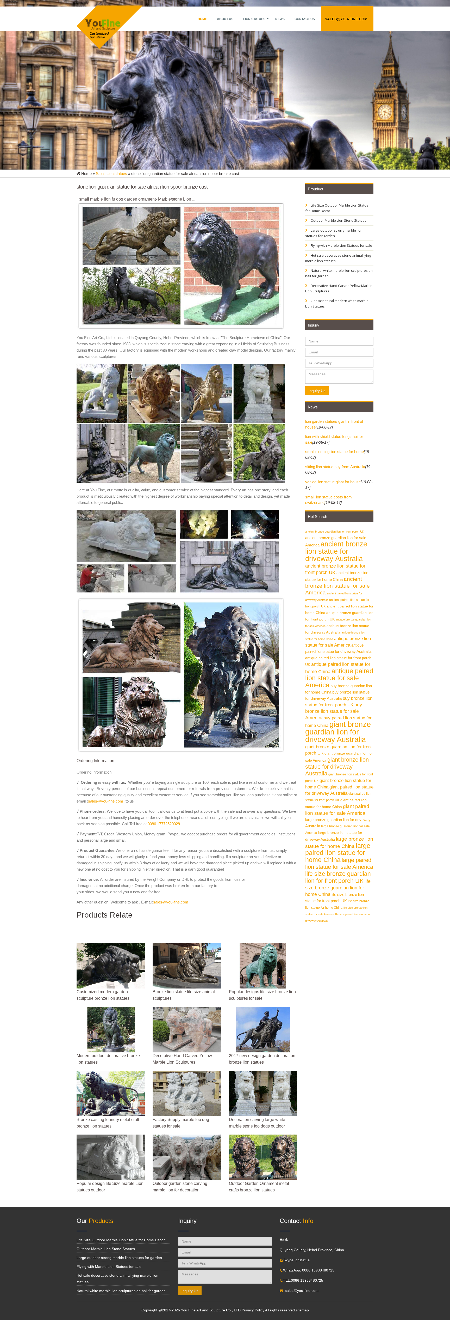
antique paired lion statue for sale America (339, 678)
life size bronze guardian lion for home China (338, 887)
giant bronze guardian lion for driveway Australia (338, 732)
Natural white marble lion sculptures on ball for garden (339, 273)
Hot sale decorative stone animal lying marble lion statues (338, 258)
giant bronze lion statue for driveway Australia (337, 766)
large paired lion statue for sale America (339, 863)
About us (225, 19)
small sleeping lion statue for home (334, 451)
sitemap (302, 1310)
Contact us (305, 19)
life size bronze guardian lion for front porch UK (338, 877)
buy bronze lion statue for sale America (333, 711)
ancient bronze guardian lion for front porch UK (334, 531)
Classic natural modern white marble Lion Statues (336, 303)
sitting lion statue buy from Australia (335, 467)
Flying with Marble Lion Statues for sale (341, 245)
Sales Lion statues (111, 173)
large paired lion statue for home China (337, 852)
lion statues (254, 19)
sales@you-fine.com (346, 19)
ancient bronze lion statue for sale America (337, 585)
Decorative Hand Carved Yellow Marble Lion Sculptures (338, 288)
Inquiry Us (317, 391)
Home (202, 19)
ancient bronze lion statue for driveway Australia (336, 551)
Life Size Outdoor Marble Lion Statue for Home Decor (336, 208)
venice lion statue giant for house (333, 482)
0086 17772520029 (164, 824)
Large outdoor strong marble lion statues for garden (333, 233)
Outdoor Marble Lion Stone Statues (338, 220)
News (280, 19)
